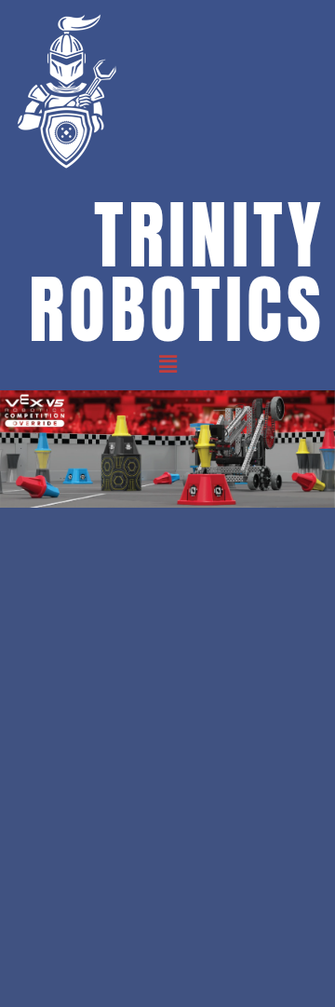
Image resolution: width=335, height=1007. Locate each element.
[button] (167, 364)
